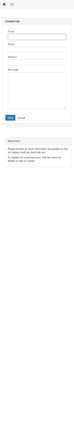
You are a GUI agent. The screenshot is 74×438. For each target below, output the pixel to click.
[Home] (4, 4)
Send (10, 117)
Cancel (21, 117)
